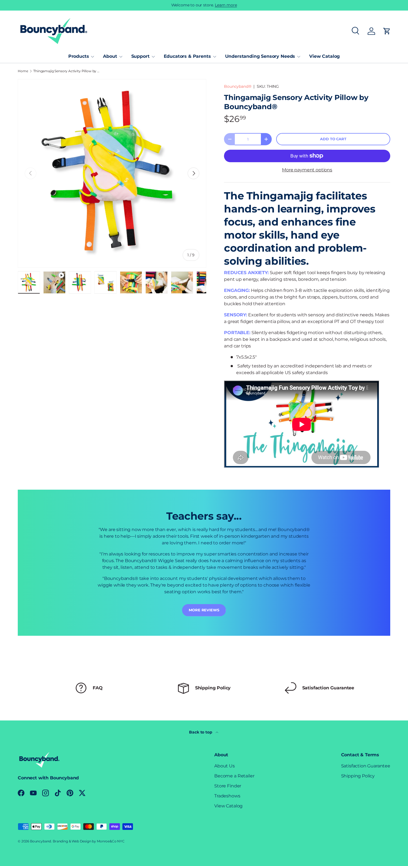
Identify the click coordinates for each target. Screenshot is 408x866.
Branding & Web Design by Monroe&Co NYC (89, 841)
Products (78, 56)
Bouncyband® (237, 86)
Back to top (201, 732)
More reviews (204, 610)
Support (140, 56)
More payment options (307, 169)
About (110, 56)
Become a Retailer (234, 776)
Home (23, 71)
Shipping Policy (358, 776)
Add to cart (333, 139)
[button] (387, 31)
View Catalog (324, 56)
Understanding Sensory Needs (260, 56)
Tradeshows (227, 796)
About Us (224, 766)
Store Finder (227, 786)
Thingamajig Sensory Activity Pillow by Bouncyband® (66, 71)
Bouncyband (40, 841)
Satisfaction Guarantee (365, 766)
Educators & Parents (187, 56)
